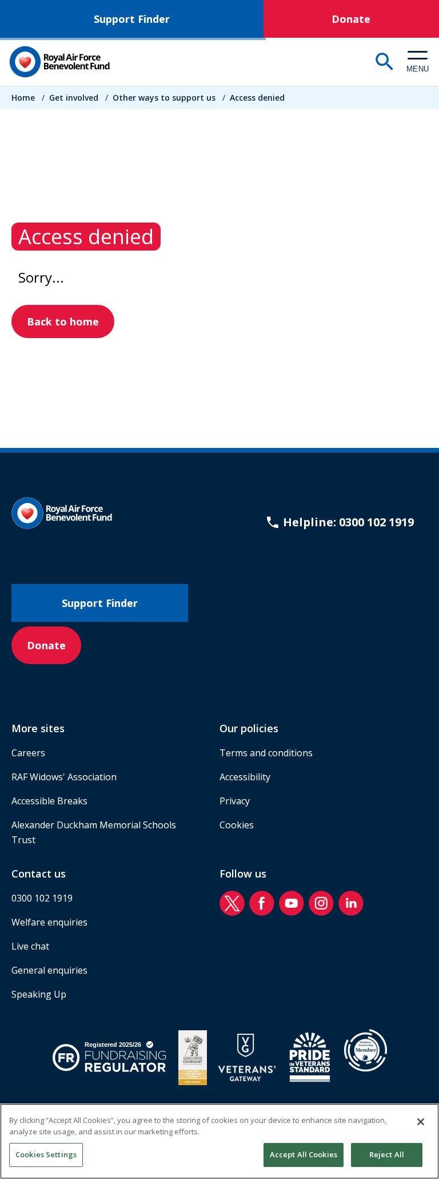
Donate (351, 19)
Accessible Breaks (49, 801)
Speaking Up (38, 994)
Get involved (73, 97)
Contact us (38, 873)
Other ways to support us (164, 97)
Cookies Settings (46, 1154)
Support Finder (132, 19)
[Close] (420, 1121)
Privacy (235, 801)
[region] (219, 1141)
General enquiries (49, 970)
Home (23, 97)
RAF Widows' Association (64, 777)
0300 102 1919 (42, 898)
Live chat (30, 946)
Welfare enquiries (49, 922)
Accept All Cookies (303, 1154)
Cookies (237, 825)
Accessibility (245, 777)
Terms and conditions (266, 753)
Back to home (63, 321)
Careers (28, 753)
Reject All (386, 1154)
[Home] (59, 62)
